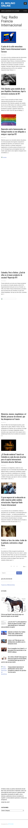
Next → (25, 566)
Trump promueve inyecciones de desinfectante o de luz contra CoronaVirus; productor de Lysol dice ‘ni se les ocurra (17, 669)
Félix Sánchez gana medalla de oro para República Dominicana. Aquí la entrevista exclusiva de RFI (13, 91)
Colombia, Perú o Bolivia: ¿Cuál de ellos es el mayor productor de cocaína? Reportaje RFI (13, 275)
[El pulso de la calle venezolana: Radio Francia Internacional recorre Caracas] (8, 37)
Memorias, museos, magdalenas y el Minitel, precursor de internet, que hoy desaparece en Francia (13, 416)
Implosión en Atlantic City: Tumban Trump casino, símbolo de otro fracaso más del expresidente (16, 633)
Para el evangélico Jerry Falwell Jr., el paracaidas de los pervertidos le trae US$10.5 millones (17, 650)
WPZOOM (10, 824)
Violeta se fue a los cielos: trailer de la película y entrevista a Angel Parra (14, 543)
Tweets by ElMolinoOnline (8, 585)
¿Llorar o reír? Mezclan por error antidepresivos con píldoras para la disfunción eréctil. (16, 642)
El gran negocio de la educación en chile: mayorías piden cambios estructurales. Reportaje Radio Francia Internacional (13, 501)
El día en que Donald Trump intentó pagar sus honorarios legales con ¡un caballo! (12, 615)
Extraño (3, 591)
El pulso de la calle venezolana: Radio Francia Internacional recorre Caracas (13, 49)
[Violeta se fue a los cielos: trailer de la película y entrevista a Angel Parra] (8, 531)
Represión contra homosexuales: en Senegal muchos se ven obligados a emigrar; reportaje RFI (13, 132)
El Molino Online (8, 4)
